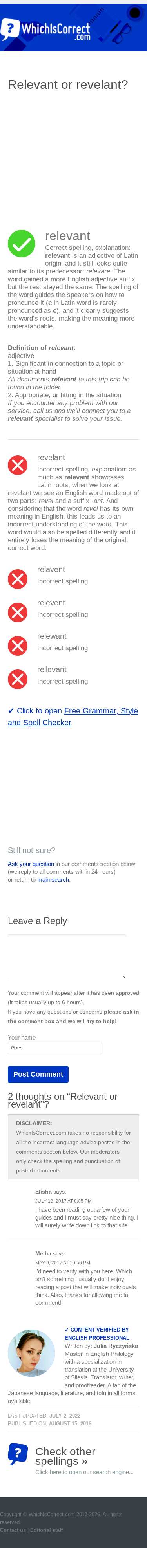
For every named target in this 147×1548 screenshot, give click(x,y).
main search (53, 879)
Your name (22, 1037)
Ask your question (31, 863)
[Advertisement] (74, 155)
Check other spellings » (84, 1455)
